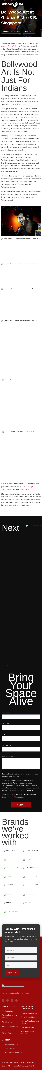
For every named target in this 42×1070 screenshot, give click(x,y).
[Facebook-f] (7, 1000)
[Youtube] (16, 1000)
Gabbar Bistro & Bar (9, 46)
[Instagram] (3, 1000)
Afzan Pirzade (27, 101)
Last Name (5, 724)
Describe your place (8, 756)
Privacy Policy (13, 797)
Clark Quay (16, 131)
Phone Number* (7, 745)
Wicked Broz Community (27, 1007)
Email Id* (4, 734)
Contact (6, 1039)
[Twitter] (12, 1000)
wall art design (27, 486)
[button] (38, 4)
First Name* (5, 713)
